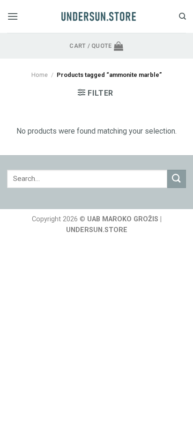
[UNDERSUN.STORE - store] (98, 16)
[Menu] (12, 16)
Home (39, 74)
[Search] (182, 16)
